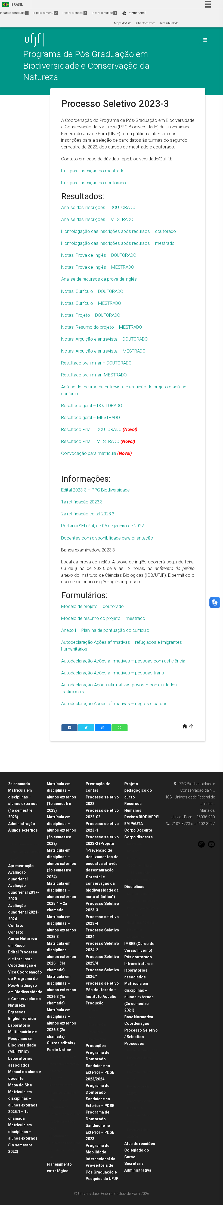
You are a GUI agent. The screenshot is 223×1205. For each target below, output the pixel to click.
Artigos (93, 1010)
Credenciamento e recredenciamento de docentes (64, 1064)
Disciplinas (134, 886)
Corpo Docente (138, 830)
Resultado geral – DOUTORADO (91, 405)
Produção (95, 1003)
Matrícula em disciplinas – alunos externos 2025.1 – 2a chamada (61, 896)
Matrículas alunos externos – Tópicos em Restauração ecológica (143, 901)
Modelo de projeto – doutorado (92, 606)
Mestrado (133, 851)
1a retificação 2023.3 (82, 502)
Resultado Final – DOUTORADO (91, 429)
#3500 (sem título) (139, 865)
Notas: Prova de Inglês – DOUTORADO (98, 255)
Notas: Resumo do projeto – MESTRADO (101, 327)
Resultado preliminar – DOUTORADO (96, 363)
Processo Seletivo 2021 (143, 1050)
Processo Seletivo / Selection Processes (141, 1037)
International (133, 13)
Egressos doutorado (141, 880)
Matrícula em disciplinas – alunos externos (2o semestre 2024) (61, 863)
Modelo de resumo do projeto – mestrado (103, 618)
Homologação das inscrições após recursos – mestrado (118, 243)
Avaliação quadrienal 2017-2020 (23, 892)
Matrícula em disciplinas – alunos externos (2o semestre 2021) (139, 996)
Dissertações (97, 1024)
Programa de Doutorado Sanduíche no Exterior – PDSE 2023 (100, 1125)
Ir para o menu (45, 13)
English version (22, 1018)
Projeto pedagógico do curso (138, 790)
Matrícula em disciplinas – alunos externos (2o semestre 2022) (61, 830)
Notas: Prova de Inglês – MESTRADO (97, 267)
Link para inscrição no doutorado (93, 182)
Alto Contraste (145, 23)
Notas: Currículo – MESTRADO (91, 303)
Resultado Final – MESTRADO (90, 441)
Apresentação (21, 866)
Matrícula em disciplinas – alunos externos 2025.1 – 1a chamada (23, 1105)
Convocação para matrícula (88, 453)
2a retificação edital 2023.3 (87, 513)
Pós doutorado (138, 957)
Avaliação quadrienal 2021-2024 (23, 912)
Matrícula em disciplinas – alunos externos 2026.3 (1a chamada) (61, 989)
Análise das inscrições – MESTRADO (97, 219)
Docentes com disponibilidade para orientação (107, 538)
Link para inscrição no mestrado (93, 170)
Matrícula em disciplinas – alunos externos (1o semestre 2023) (61, 797)
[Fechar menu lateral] (205, 40)
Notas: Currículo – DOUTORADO (92, 291)
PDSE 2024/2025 (60, 1085)
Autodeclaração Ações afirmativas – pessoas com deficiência (123, 661)
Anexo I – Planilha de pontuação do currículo (105, 630)
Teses (92, 1017)
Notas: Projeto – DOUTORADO (90, 315)
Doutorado (134, 844)
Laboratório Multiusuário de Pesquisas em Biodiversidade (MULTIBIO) (22, 1038)
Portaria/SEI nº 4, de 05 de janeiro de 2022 (102, 525)
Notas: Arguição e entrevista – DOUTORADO (104, 339)
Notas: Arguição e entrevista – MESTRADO (103, 351)
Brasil (11, 4)
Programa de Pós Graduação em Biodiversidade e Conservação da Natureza (86, 65)
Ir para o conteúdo (14, 13)
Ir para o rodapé (104, 13)
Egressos (17, 1012)
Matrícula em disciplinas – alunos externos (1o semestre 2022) (23, 1138)
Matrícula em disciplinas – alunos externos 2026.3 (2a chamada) (61, 1023)
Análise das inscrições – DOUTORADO (99, 207)
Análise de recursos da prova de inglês (99, 279)
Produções (96, 1046)
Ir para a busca (74, 13)
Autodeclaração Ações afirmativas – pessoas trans (112, 673)
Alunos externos (23, 830)
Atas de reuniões (139, 1143)
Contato (15, 925)
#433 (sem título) (139, 872)
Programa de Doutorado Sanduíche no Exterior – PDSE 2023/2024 (100, 1065)
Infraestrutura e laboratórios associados (138, 970)
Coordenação (136, 1023)
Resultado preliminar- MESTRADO (94, 375)
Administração (21, 824)
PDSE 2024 (56, 1078)
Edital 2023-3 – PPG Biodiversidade (95, 490)
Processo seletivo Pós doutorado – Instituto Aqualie (102, 990)
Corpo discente (138, 837)
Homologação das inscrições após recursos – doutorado (118, 231)
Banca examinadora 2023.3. (88, 550)
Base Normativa (138, 1017)
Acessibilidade (168, 23)
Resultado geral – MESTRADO (90, 417)
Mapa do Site (122, 23)
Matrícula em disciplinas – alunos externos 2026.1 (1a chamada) (61, 956)
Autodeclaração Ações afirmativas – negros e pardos (114, 703)
